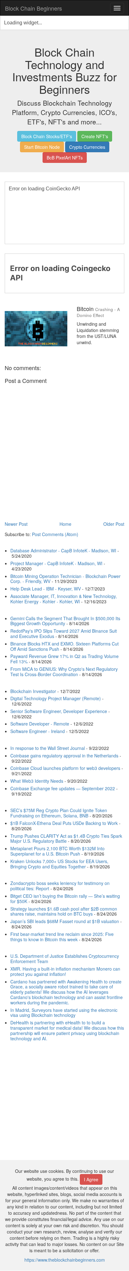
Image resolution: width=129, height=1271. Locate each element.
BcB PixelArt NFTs (65, 157)
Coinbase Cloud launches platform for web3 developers (65, 768)
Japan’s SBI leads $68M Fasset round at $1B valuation (64, 921)
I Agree (91, 1179)
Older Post (113, 524)
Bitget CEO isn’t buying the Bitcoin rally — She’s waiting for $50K (65, 898)
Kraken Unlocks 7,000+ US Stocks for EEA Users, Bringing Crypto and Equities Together (59, 864)
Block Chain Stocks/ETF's (46, 136)
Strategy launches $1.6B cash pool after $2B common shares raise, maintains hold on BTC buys (63, 911)
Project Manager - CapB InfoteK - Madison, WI (56, 563)
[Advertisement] (64, 1101)
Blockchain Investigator (33, 691)
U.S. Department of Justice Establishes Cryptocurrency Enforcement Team (64, 958)
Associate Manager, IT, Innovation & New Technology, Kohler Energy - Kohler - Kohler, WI (63, 599)
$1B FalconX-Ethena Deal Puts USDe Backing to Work (64, 823)
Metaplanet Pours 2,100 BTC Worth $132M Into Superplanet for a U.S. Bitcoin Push (57, 851)
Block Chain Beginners (33, 8)
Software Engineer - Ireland (37, 731)
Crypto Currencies (87, 147)
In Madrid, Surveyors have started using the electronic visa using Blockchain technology (63, 1012)
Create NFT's (94, 136)
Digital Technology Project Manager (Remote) (55, 698)
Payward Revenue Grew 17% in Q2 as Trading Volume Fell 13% (64, 659)
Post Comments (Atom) (55, 534)
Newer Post (16, 524)
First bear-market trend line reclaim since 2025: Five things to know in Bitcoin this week (62, 936)
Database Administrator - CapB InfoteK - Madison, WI (63, 550)
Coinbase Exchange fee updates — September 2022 (62, 788)
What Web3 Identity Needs (36, 781)
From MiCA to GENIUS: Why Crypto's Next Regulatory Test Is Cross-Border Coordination (64, 671)
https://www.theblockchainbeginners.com (64, 1260)
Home (65, 524)
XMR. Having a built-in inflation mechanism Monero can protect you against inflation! (65, 971)
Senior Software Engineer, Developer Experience (58, 711)
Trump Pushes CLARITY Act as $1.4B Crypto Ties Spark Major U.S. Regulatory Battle (66, 838)
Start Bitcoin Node (42, 147)
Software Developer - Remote (39, 724)
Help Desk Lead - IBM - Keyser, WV (45, 588)
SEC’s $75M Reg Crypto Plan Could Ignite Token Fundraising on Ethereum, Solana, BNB (58, 813)
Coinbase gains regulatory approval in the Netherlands (64, 755)
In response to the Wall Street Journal (47, 748)
